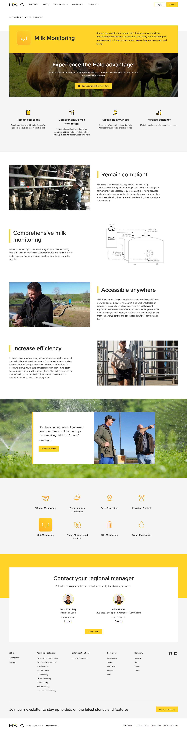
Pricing (46, 4)
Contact (172, 4)
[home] (16, 4)
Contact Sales (93, 631)
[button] (60, 4)
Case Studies (112, 658)
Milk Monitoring (42, 683)
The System (34, 4)
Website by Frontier (171, 725)
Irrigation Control (43, 670)
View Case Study (48, 448)
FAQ (109, 674)
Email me (68, 621)
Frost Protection (42, 666)
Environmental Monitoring (46, 691)
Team (137, 662)
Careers (137, 666)
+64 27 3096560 (119, 617)
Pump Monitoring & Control (47, 662)
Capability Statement (79, 658)
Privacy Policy (143, 725)
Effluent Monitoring (44, 678)
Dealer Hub (111, 666)
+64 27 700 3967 (68, 617)
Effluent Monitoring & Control (47, 658)
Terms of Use (156, 725)
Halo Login (128, 725)
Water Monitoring (43, 687)
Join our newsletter (167, 709)
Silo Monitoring (42, 674)
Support (110, 670)
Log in (159, 4)
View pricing (165, 10)
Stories (109, 662)
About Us (138, 658)
